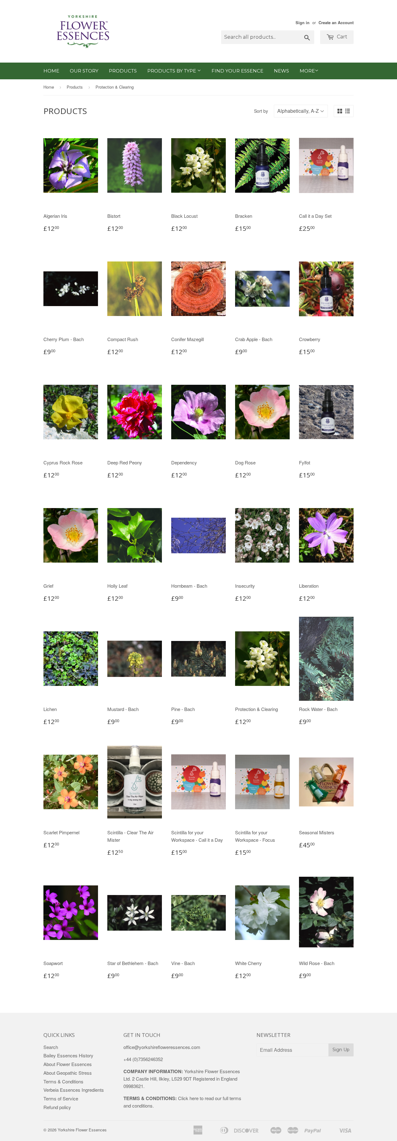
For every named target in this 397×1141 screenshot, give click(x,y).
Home (51, 71)
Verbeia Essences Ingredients (73, 1089)
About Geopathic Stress (67, 1072)
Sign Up (341, 1049)
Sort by (261, 111)
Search (50, 1047)
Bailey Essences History (68, 1055)
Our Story (84, 71)
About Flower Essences (67, 1064)
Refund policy (57, 1107)
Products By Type (172, 71)
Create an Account (336, 22)
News (281, 71)
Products (123, 71)
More (307, 71)
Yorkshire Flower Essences (82, 1130)
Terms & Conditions (63, 1081)
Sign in (303, 22)
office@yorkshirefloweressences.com (161, 1047)
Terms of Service (60, 1098)
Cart (341, 37)
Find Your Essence (237, 71)
